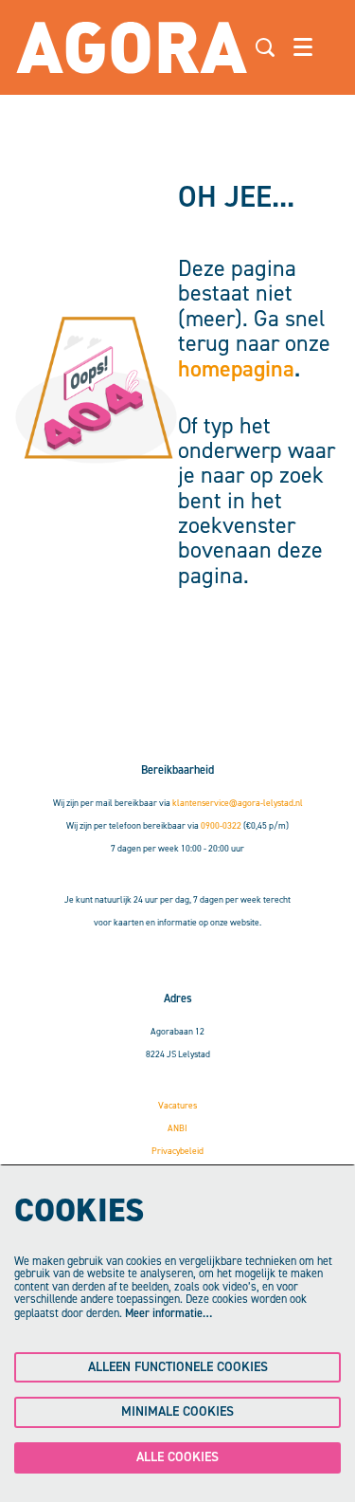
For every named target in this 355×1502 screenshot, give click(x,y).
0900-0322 (221, 825)
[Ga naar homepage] (132, 47)
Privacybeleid (177, 1151)
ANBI (177, 1128)
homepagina (236, 369)
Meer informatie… (168, 1313)
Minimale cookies (177, 1411)
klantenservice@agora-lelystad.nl (237, 803)
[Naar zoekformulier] (265, 47)
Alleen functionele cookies (178, 1367)
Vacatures (177, 1105)
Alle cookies (177, 1457)
